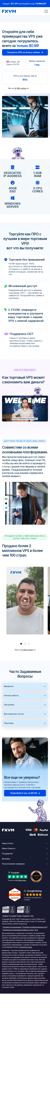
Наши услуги (7, 843)
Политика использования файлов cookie (18, 930)
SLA (36, 930)
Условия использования (12, 927)
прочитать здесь (25, 947)
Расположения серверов (13, 864)
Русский (12, 916)
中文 (32, 916)
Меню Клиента (8, 848)
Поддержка (7, 853)
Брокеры (6, 859)
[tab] (21, 644)
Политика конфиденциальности (34, 927)
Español (26, 916)
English (5, 916)
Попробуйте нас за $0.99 (23, 793)
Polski (19, 916)
